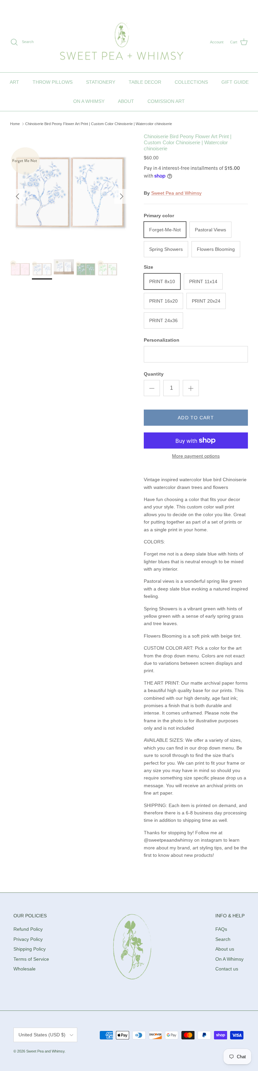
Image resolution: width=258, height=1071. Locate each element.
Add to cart (196, 417)
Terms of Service (31, 959)
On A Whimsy (229, 959)
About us (224, 949)
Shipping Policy (29, 949)
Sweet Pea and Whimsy (176, 193)
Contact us (226, 968)
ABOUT (126, 101)
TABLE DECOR (145, 82)
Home (15, 124)
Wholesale (24, 968)
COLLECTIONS (191, 82)
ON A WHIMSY (88, 101)
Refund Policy (28, 929)
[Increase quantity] (191, 388)
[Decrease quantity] (152, 388)
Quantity (154, 374)
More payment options (196, 456)
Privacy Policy (28, 939)
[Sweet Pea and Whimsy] (121, 42)
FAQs (221, 929)
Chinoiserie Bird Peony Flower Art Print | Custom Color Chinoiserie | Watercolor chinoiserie (98, 124)
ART (14, 82)
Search (222, 939)
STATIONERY (100, 82)
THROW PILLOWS (53, 82)
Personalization (161, 340)
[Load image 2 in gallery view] (69, 193)
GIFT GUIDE (235, 82)
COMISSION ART (166, 101)
